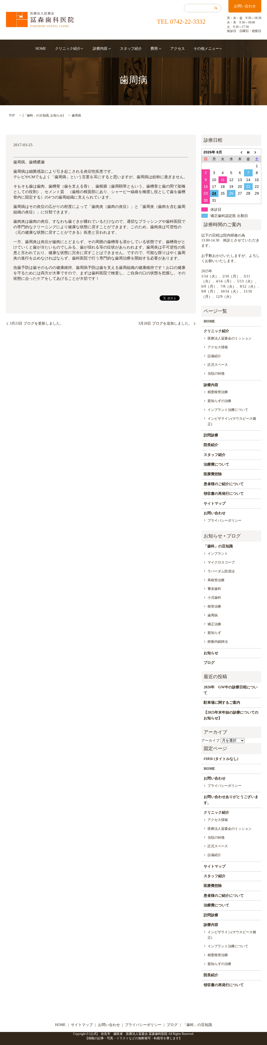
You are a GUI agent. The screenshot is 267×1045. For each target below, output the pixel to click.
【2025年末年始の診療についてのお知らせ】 (231, 715)
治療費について (216, 464)
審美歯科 (214, 589)
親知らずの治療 (219, 401)
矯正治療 (214, 624)
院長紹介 (211, 445)
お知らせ (56, 115)
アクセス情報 (218, 347)
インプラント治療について (228, 410)
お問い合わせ (245, 6)
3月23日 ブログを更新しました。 (37, 323)
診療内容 (100, 49)
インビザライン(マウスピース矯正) (232, 421)
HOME (40, 49)
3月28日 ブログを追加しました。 (165, 323)
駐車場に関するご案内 (222, 702)
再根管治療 (216, 580)
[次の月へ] (257, 152)
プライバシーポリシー (224, 520)
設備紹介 (214, 356)
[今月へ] (248, 152)
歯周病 (213, 615)
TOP (12, 115)
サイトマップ (215, 503)
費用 (154, 49)
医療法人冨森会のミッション (230, 338)
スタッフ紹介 (131, 49)
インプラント (218, 553)
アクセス (177, 49)
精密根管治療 (218, 392)
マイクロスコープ (221, 562)
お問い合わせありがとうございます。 (231, 800)
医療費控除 (213, 474)
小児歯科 (214, 597)
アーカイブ (210, 741)
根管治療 (214, 606)
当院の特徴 (216, 373)
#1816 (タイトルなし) (221, 759)
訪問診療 (211, 435)
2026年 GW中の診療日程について (231, 690)
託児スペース (218, 365)
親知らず (214, 633)
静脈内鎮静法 (218, 642)
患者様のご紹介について (224, 484)
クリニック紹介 (68, 49)
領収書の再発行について (224, 494)
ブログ (209, 663)
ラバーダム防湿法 (221, 571)
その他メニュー (206, 49)
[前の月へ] (239, 152)
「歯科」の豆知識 (36, 115)
